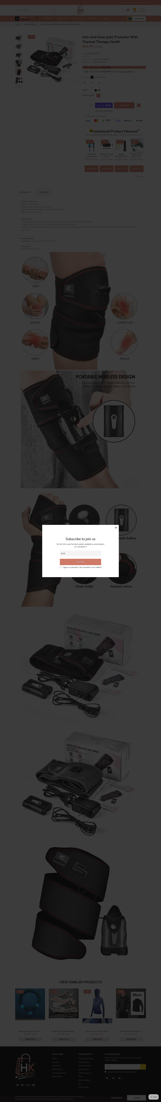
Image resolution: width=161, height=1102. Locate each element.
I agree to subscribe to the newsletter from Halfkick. (82, 567)
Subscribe (80, 562)
